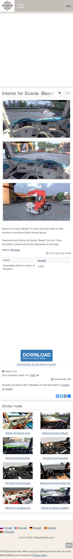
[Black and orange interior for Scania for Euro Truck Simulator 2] (55, 470)
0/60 (32, 375)
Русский (7, 527)
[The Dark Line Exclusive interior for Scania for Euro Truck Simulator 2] (18, 470)
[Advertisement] (36, 50)
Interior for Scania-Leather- (55, 507)
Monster (42, 260)
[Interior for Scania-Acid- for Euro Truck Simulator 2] (18, 445)
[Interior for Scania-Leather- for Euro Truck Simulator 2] (55, 495)
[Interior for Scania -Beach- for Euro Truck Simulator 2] (36, 119)
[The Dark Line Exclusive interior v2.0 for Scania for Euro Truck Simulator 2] (55, 445)
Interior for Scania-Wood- (55, 433)
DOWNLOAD (36, 355)
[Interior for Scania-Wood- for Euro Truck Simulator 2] (55, 420)
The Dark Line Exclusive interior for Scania (18, 483)
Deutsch (37, 527)
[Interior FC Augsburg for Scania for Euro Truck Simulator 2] (18, 495)
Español (51, 527)
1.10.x (41, 266)
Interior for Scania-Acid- (17, 458)
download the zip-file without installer (36, 364)
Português (8, 531)
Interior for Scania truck (18, 433)
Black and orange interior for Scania (55, 483)
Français (22, 527)
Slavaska (15, 249)
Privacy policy (40, 555)
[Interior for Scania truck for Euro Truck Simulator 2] (18, 420)
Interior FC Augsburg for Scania (17, 508)
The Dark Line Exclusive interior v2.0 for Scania (55, 458)
